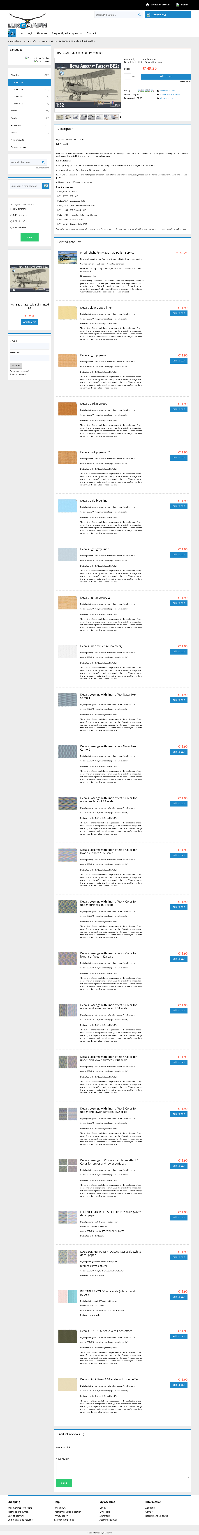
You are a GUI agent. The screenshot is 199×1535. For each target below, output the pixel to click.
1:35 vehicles (19, 227)
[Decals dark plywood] (67, 409)
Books (14, 132)
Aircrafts (15, 75)
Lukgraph (136, 94)
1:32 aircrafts (20, 221)
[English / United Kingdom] (37, 58)
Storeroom (105, 1515)
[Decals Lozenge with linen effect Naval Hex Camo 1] (67, 700)
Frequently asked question (67, 1511)
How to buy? (60, 1507)
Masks (14, 110)
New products (17, 139)
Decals (14, 118)
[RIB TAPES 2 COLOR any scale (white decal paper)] (67, 1296)
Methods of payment (18, 1511)
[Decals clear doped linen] (67, 313)
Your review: (62, 1458)
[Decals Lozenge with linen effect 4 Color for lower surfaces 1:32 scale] (67, 958)
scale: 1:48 (18, 89)
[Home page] (27, 19)
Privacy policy (61, 1515)
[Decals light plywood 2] (67, 603)
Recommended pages (156, 1515)
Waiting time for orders (20, 1507)
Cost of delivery (16, 1515)
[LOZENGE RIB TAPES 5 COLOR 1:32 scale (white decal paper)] (67, 1217)
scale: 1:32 (18, 82)
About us (150, 1507)
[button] (120, 117)
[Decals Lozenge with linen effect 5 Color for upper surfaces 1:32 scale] (67, 803)
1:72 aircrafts (20, 208)
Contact (149, 1511)
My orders (105, 1511)
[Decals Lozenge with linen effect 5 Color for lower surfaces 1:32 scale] (67, 855)
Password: (15, 352)
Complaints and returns (20, 1519)
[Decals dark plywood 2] (67, 457)
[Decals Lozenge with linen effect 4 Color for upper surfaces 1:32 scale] (67, 907)
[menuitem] (25, 33)
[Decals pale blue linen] (67, 506)
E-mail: (13, 340)
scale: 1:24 (18, 96)
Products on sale (18, 147)
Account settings (108, 1519)
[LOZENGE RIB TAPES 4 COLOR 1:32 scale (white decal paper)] (67, 1257)
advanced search (42, 168)
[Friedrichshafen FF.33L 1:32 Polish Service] (67, 257)
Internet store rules (64, 1519)
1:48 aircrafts (20, 215)
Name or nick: (63, 1447)
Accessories (16, 125)
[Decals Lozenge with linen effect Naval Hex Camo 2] (67, 751)
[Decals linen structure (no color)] (67, 651)
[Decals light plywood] (67, 360)
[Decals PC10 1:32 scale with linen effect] (67, 1336)
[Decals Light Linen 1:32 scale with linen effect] (67, 1385)
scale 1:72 (18, 103)
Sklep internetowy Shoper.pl (100, 1532)
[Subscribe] (45, 186)
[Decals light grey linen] (67, 554)
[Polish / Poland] (41, 61)
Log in (103, 1507)
